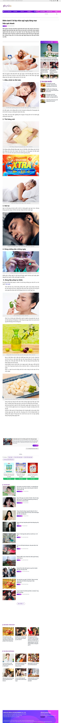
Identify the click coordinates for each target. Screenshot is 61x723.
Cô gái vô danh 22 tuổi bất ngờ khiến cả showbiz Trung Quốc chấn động (28, 591)
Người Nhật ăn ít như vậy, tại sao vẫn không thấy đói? (33, 664)
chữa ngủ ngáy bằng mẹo (9, 459)
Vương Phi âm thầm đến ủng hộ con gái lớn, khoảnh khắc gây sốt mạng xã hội (27, 569)
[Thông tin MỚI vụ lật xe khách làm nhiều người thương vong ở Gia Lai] (9, 561)
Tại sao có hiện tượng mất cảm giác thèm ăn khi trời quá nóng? (20, 679)
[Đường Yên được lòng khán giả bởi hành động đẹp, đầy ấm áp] (9, 527)
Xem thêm (36, 445)
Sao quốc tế (19, 525)
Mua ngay (9, 478)
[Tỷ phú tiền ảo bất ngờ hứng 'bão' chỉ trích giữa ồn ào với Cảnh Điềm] (45, 65)
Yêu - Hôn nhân (8, 11)
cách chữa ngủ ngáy (28, 457)
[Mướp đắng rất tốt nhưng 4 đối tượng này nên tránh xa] (43, 101)
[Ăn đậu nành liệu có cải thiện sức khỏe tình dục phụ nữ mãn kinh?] (33, 672)
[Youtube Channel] (54, 0)
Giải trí (22, 11)
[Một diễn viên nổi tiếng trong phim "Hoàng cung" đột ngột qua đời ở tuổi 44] (20, 631)
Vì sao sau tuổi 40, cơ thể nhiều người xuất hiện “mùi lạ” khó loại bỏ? (8, 664)
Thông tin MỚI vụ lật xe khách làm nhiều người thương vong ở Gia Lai (27, 557)
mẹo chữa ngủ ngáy (18, 457)
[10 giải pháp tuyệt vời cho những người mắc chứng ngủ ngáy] (7, 442)
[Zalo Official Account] (52, 0)
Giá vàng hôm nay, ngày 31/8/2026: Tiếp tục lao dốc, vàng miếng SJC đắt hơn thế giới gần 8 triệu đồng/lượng (27, 581)
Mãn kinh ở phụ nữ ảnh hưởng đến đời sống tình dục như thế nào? (8, 679)
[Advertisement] (34, 6)
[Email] (57, 0)
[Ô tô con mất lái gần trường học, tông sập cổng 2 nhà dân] (9, 549)
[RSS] (56, 0)
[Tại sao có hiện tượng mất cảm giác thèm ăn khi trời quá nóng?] (20, 672)
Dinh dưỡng (42, 11)
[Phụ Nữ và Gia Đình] (4, 11)
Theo (31, 448)
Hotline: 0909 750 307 (19, 0)
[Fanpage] (50, 0)
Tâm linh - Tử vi (19, 491)
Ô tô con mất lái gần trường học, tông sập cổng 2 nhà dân (27, 546)
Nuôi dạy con (49, 11)
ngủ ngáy (8, 284)
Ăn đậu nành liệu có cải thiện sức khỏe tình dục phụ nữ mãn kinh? (33, 679)
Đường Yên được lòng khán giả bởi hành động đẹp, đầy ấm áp (28, 523)
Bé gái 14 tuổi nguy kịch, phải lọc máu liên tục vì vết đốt (27, 534)
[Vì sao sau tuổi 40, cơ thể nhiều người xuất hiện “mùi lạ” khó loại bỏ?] (8, 658)
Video (56, 11)
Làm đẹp (29, 11)
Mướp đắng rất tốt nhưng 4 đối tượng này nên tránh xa (52, 100)
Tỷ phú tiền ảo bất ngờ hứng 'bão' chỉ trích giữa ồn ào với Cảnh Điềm (45, 71)
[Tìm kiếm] (56, 13)
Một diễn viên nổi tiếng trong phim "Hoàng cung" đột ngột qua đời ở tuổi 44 (20, 638)
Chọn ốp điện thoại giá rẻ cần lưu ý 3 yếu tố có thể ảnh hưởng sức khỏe (20, 664)
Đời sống (15, 11)
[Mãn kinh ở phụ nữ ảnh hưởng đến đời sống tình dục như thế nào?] (8, 672)
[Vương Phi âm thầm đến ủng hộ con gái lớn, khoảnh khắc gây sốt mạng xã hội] (9, 572)
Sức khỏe (36, 11)
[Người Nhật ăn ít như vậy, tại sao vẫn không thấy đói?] (33, 658)
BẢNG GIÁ (42, 716)
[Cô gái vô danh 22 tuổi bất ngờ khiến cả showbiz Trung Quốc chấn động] (9, 595)
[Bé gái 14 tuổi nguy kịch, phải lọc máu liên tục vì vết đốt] (9, 538)
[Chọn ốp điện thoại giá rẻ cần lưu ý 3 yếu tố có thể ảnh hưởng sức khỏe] (20, 658)
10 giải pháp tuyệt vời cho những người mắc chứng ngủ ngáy (24, 439)
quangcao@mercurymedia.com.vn (49, 715)
